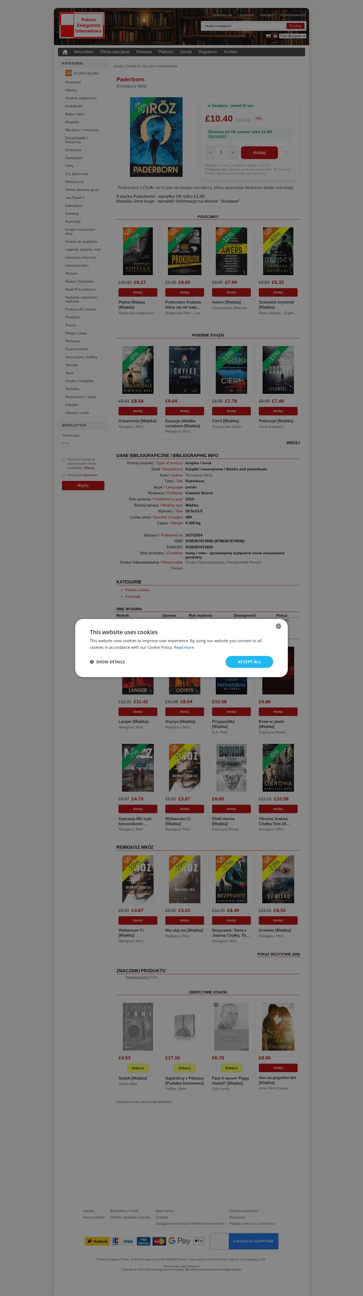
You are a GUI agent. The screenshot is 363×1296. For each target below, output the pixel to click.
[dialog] (181, 648)
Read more (184, 647)
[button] (107, 662)
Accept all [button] (249, 661)
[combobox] (278, 626)
